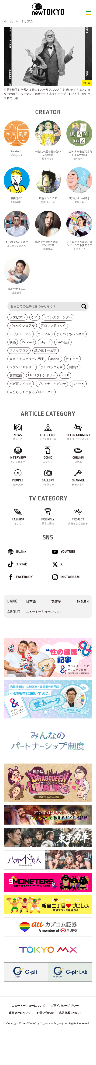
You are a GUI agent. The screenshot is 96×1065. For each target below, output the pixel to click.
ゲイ (34, 317)
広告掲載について (70, 1013)
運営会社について (20, 1013)
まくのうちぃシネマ (70, 334)
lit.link (21, 552)
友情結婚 (16, 375)
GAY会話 (62, 342)
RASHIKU (18, 521)
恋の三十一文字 (45, 350)
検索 (84, 306)
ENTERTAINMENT (78, 436)
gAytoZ (45, 342)
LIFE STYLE (48, 436)
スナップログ (19, 350)
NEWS (18, 436)
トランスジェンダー (58, 317)
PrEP (65, 375)
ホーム (8, 21)
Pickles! (28, 342)
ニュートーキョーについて (44, 612)
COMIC (48, 459)
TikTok (21, 564)
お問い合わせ (45, 1013)
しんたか (78, 384)
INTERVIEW (18, 459)
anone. (55, 359)
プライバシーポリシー (65, 1005)
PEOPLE (17, 482)
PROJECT (78, 521)
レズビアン (17, 317)
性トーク (72, 359)
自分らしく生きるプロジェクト (32, 392)
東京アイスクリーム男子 (27, 359)
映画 (13, 342)
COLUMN (78, 459)
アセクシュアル (21, 334)
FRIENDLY (48, 521)
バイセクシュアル (22, 325)
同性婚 (74, 367)
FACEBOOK (24, 577)
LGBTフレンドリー (41, 375)
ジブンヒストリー (22, 367)
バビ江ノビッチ (21, 384)
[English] (83, 601)
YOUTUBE (68, 552)
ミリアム (27, 21)
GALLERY (48, 482)
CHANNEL (78, 482)
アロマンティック (53, 325)
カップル (44, 334)
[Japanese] (31, 601)
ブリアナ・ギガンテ (52, 384)
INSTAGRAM (70, 577)
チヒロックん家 (52, 367)
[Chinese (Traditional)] (56, 601)
